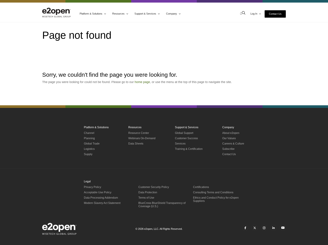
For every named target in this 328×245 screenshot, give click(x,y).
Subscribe (228, 148)
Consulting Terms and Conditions (213, 192)
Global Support (184, 132)
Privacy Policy (92, 187)
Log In (254, 13)
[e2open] (56, 12)
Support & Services (145, 13)
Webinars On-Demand (141, 138)
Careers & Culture (233, 143)
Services (180, 143)
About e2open (230, 132)
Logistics (89, 148)
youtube (283, 228)
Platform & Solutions (91, 13)
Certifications (201, 187)
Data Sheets (135, 143)
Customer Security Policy (153, 187)
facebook (245, 228)
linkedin (273, 228)
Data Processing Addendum (101, 197)
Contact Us (275, 13)
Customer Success (186, 138)
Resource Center (138, 132)
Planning (89, 138)
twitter (255, 228)
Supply (88, 154)
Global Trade (92, 143)
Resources (118, 13)
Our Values (229, 138)
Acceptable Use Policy (97, 192)
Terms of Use (146, 197)
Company (172, 13)
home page (142, 82)
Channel (89, 132)
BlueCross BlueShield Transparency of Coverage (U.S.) (162, 205)
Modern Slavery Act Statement (102, 203)
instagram (264, 228)
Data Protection (147, 192)
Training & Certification (189, 148)
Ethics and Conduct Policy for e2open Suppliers (216, 199)
